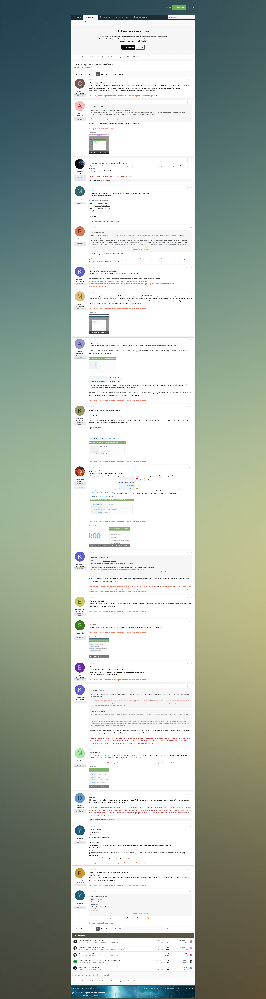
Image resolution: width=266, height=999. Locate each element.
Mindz (186, 956)
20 (102, 74)
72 (115, 74)
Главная (78, 17)
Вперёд (121, 74)
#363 (190, 160)
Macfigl (79, 761)
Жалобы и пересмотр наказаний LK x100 (105, 942)
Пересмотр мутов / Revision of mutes (92, 954)
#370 (190, 467)
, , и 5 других (104, 819)
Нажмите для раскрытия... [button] (141, 249)
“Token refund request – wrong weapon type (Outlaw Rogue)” (100, 960)
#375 (190, 686)
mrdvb (80, 199)
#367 (190, 292)
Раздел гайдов (96, 969)
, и (102, 180)
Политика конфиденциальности (166, 988)
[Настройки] (188, 7)
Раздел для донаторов (99, 962)
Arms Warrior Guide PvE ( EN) (89, 967)
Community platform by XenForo (88, 992)
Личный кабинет (141, 17)
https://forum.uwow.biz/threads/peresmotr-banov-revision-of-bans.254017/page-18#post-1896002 (125, 278)
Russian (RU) (91, 988)
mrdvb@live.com (101, 203)
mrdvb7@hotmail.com (102, 211)
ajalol (80, 351)
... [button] (85, 74)
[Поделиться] (187, 79)
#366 (190, 268)
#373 (190, 621)
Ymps (186, 942)
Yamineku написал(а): (98, 896)
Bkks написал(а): (96, 232)
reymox (81, 962)
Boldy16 (80, 675)
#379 (190, 869)
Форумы (91, 17)
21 (106, 74)
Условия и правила (149, 988)
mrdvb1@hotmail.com (102, 206)
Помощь (180, 988)
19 (98, 74)
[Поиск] (193, 7)
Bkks (79, 239)
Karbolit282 (80, 279)
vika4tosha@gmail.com (110, 271)
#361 (190, 79)
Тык (155, 96)
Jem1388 (185, 949)
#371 (190, 552)
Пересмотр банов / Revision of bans (91, 940)
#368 (190, 340)
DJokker (80, 806)
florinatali (79, 881)
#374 (190, 663)
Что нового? (106, 17)
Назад (76, 74)
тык (157, 586)
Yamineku (79, 838)
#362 (190, 102)
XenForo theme (87, 995)
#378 (190, 826)
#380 (190, 891)
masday (79, 304)
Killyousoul (80, 418)
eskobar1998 (79, 609)
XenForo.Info (85, 994)
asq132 (79, 113)
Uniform (77, 988)
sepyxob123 (80, 633)
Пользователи (123, 17)
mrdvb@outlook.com (102, 201)
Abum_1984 (80, 479)
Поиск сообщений (90, 22)
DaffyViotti (79, 171)
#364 (190, 187)
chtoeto (79, 91)
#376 (190, 749)
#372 (190, 598)
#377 (190, 794)
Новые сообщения (78, 22)
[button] (96, 17)
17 (89, 74)
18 (93, 74)
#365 (190, 227)
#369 (190, 407)
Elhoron (81, 969)
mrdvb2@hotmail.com (102, 208)
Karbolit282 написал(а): (98, 557)
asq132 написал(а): (97, 107)
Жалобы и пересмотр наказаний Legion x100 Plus (107, 949)
